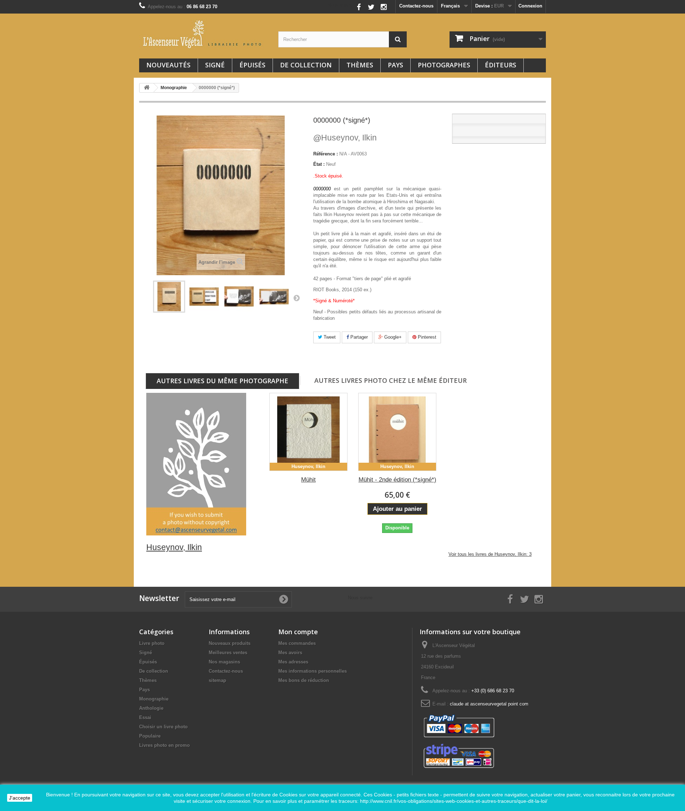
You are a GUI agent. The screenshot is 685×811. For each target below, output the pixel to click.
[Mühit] (308, 431)
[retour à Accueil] (146, 87)
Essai (145, 717)
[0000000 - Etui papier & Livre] (204, 297)
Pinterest (426, 337)
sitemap (217, 680)
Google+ (392, 337)
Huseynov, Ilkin (345, 137)
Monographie (153, 699)
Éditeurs (500, 65)
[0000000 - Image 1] (239, 297)
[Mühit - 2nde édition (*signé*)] (397, 431)
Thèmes (359, 65)
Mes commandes (297, 643)
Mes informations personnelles (312, 671)
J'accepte (19, 798)
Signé (215, 65)
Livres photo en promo (164, 745)
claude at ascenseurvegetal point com (489, 704)
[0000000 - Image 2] (274, 297)
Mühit (308, 479)
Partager (358, 337)
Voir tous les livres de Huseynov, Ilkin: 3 (490, 554)
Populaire (150, 736)
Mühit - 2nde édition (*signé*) (397, 479)
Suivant (296, 297)
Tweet (329, 337)
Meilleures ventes (228, 652)
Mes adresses (293, 661)
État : (319, 164)
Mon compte (298, 631)
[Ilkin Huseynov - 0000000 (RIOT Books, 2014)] (169, 297)
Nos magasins (224, 661)
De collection (306, 65)
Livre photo (151, 643)
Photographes (444, 65)
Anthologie (151, 708)
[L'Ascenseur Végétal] (203, 34)
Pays (395, 65)
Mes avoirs (290, 652)
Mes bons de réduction (303, 680)
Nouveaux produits (229, 643)
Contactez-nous (416, 6)
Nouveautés (168, 65)
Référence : (325, 153)
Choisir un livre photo (163, 726)
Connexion (530, 6)
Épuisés (252, 65)
